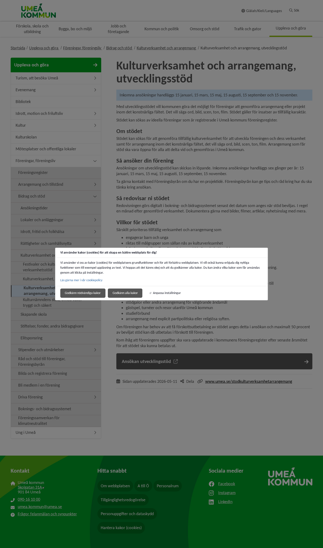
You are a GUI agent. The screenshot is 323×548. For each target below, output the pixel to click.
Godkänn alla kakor (125, 293)
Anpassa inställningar (167, 293)
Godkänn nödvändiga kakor (83, 293)
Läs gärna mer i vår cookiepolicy (81, 280)
